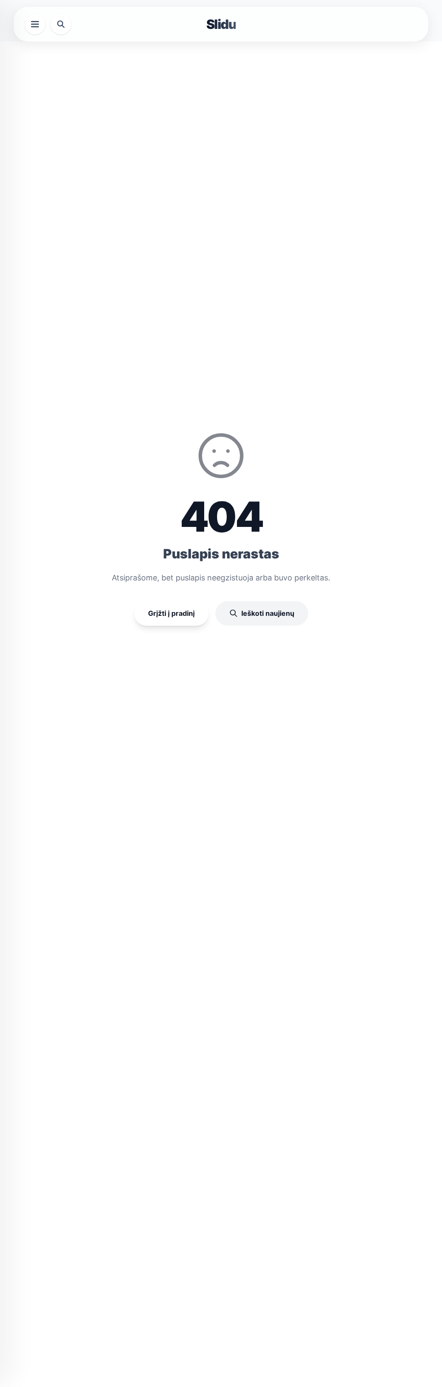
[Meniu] (35, 24)
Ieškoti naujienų (267, 613)
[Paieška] (61, 24)
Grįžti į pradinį (171, 613)
